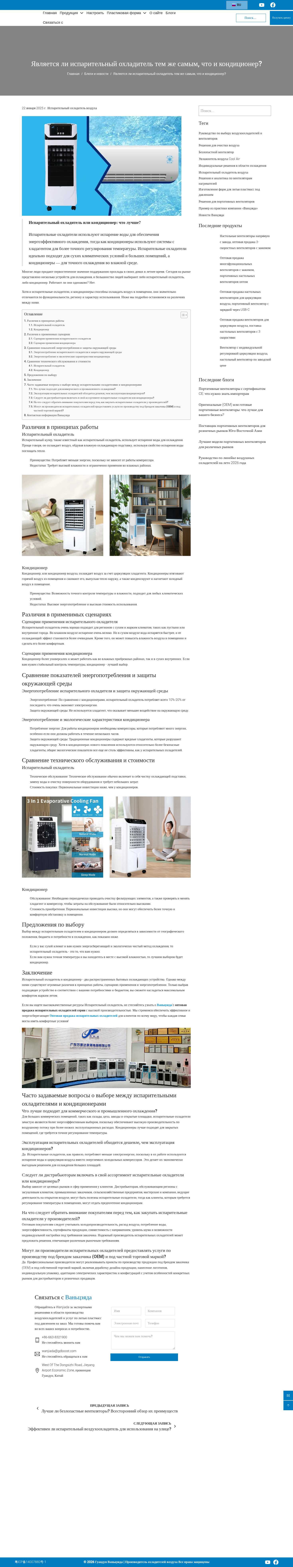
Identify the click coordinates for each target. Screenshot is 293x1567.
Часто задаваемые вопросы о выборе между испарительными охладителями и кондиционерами (84, 385)
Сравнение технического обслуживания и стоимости (59, 361)
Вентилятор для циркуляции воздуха (128, 1494)
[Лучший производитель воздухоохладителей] (25, 18)
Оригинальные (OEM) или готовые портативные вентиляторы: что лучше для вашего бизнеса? (231, 409)
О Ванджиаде (165, 1515)
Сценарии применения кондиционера (55, 343)
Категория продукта (126, 1461)
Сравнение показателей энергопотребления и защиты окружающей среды (71, 348)
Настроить (95, 13)
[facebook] (275, 1562)
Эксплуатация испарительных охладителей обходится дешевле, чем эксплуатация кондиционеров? (89, 393)
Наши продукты (167, 1477)
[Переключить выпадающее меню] (82, 13)
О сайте (156, 13)
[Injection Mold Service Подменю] (194, 1502)
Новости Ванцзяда (211, 215)
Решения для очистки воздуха (219, 145)
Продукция (69, 13)
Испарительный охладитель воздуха (72, 108)
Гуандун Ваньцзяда (109, 1562)
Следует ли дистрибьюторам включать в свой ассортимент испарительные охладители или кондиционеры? (94, 398)
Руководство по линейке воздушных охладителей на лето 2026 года (226, 460)
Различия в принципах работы (45, 321)
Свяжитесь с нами (168, 1530)
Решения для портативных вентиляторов (227, 201)
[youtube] (267, 1562)
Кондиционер (41, 329)
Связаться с (53, 23)
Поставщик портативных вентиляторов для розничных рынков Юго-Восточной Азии (232, 428)
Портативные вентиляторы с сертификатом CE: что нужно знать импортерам (232, 391)
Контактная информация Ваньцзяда (48, 415)
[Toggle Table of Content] (182, 315)
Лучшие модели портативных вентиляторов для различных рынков (232, 444)
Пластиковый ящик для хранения (125, 1536)
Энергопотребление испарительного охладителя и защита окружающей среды (78, 352)
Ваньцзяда (164, 1005)
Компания (164, 1461)
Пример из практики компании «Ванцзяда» (228, 208)
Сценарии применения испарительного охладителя (62, 338)
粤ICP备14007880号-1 (30, 1562)
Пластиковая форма (124, 13)
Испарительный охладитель (49, 325)
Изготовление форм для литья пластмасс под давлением (229, 192)
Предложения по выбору (42, 375)
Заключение (34, 380)
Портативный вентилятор (126, 1503)
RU (238, 5)
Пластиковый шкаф (122, 1526)
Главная (50, 13)
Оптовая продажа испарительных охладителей (83, 1015)
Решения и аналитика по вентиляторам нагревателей (225, 181)
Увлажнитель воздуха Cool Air (219, 159)
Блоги (171, 13)
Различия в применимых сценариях (48, 334)
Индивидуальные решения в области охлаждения (232, 165)
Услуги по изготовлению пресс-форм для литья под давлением (173, 1502)
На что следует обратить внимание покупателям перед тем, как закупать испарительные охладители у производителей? (101, 402)
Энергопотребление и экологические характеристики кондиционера (72, 356)
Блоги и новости (96, 74)
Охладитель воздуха (123, 1470)
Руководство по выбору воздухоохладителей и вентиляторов (230, 136)
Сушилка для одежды (123, 1518)
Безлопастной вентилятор (216, 152)
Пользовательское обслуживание (168, 1487)
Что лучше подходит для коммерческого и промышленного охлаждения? (74, 389)
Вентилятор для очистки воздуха (126, 1481)
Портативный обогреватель (128, 1511)
